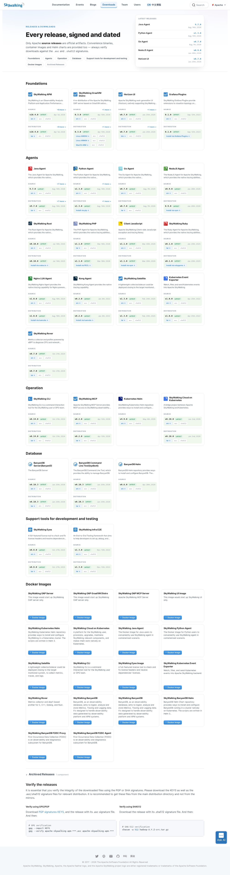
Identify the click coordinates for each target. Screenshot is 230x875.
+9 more (60, 110)
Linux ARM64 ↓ (82, 140)
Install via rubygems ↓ (175, 265)
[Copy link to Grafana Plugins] (190, 94)
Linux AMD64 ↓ (82, 136)
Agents (48, 58)
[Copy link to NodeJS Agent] (187, 168)
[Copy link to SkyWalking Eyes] (55, 530)
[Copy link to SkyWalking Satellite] (149, 278)
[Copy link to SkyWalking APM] (55, 94)
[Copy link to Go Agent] (137, 168)
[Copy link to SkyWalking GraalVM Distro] (110, 94)
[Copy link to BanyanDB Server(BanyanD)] (64, 464)
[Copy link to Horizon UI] (138, 94)
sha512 (48, 119)
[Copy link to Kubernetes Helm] (146, 399)
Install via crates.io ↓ (40, 265)
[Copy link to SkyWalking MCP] (100, 399)
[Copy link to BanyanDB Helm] (144, 464)
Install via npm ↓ (173, 210)
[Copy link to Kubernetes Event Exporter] (200, 278)
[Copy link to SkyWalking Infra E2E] (105, 530)
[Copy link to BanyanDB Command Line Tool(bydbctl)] (110, 464)
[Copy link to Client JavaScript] (145, 224)
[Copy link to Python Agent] (97, 168)
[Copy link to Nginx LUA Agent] (55, 278)
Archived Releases (55, 64)
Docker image (38, 617)
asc (40, 119)
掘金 (132, 856)
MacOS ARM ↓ (82, 145)
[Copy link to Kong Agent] (95, 278)
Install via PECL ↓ (83, 265)
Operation (62, 58)
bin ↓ (123, 136)
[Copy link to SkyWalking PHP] (100, 224)
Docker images (35, 64)
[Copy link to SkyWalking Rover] (56, 333)
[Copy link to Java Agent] (49, 168)
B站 (125, 856)
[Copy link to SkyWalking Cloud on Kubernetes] (200, 399)
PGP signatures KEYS (51, 811)
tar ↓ (33, 136)
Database (76, 58)
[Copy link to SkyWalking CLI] (54, 399)
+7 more (60, 184)
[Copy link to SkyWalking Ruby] (191, 224)
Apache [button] (219, 5)
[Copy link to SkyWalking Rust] (55, 224)
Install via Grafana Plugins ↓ (178, 136)
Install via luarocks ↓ (39, 320)
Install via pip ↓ (82, 210)
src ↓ (33, 119)
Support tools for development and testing (107, 58)
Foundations (34, 58)
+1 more (105, 110)
